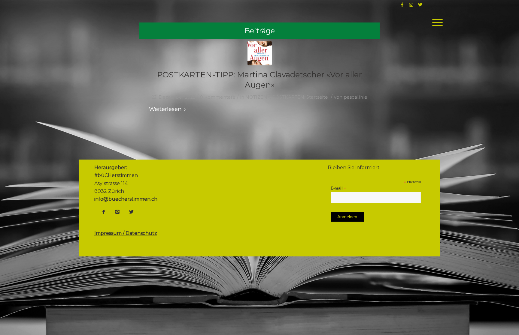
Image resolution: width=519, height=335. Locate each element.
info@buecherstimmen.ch (125, 199)
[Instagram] (117, 211)
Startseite (317, 97)
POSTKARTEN (288, 97)
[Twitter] (131, 211)
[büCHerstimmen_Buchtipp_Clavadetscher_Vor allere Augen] (259, 53)
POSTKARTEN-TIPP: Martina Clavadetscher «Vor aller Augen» (259, 80)
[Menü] (435, 22)
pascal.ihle (355, 97)
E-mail (338, 188)
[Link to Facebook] (402, 4)
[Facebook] (103, 211)
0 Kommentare (217, 97)
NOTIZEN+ (257, 97)
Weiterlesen (165, 109)
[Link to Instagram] (411, 4)
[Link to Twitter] (420, 4)
